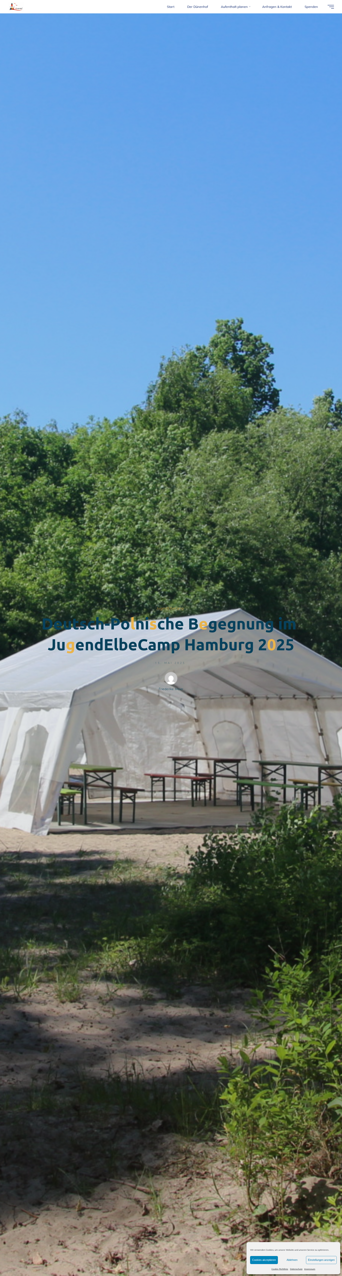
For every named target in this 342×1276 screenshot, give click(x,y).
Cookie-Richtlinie (279, 1269)
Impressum (309, 1269)
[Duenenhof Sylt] (16, 7)
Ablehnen (292, 1259)
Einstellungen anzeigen (321, 1259)
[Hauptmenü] (331, 7)
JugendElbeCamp (170, 608)
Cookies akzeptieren (264, 1259)
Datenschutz (296, 1269)
